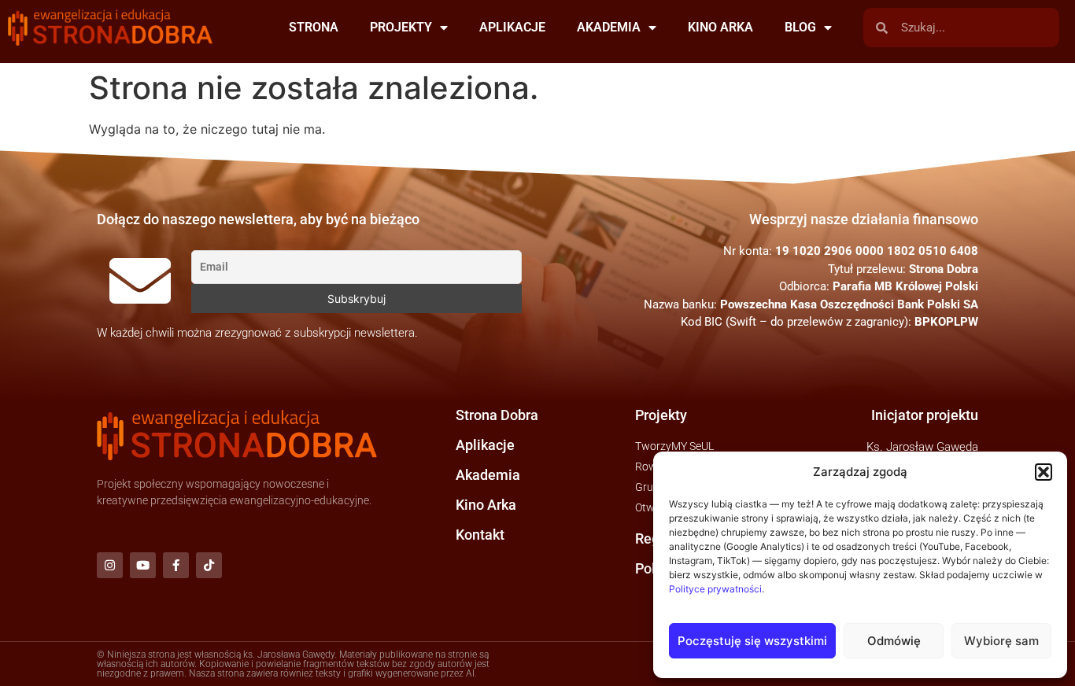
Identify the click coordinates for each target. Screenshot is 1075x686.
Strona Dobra (497, 415)
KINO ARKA (720, 27)
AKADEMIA (609, 27)
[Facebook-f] (176, 565)
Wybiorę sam (1001, 640)
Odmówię (894, 640)
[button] (1043, 472)
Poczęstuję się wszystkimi (752, 640)
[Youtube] (143, 565)
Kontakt (480, 534)
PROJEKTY (401, 27)
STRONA (313, 27)
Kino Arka (486, 504)
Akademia (488, 475)
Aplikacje (485, 445)
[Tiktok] (209, 565)
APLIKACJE (512, 27)
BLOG (800, 27)
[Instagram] (110, 565)
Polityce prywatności (715, 589)
